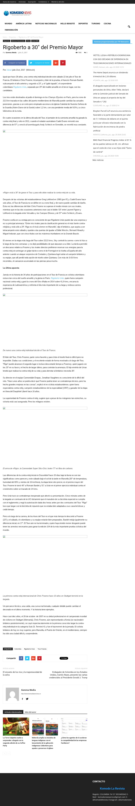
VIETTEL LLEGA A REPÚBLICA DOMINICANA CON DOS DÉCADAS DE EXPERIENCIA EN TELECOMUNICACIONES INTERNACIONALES (112, 59)
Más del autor (30, 712)
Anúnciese (22, 2)
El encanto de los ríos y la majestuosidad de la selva (22, 673)
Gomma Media (11, 52)
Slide (28, 41)
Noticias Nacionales (46, 23)
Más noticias (98, 160)
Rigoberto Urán (19, 87)
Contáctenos (42, 2)
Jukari (9, 70)
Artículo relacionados (13, 712)
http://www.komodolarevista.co (31, 693)
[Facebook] (23, 699)
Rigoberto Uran (29, 649)
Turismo (95, 23)
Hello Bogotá (67, 23)
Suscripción (32, 2)
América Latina (24, 23)
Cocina (107, 23)
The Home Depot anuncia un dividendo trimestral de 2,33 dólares (110, 74)
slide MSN (35, 41)
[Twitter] (28, 699)
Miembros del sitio (57, 2)
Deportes (83, 23)
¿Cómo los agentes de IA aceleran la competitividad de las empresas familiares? (74, 740)
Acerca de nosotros (9, 2)
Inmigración (11, 30)
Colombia (18, 649)
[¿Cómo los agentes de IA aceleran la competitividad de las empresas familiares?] (74, 727)
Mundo (8, 23)
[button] (129, 27)
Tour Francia (42, 649)
